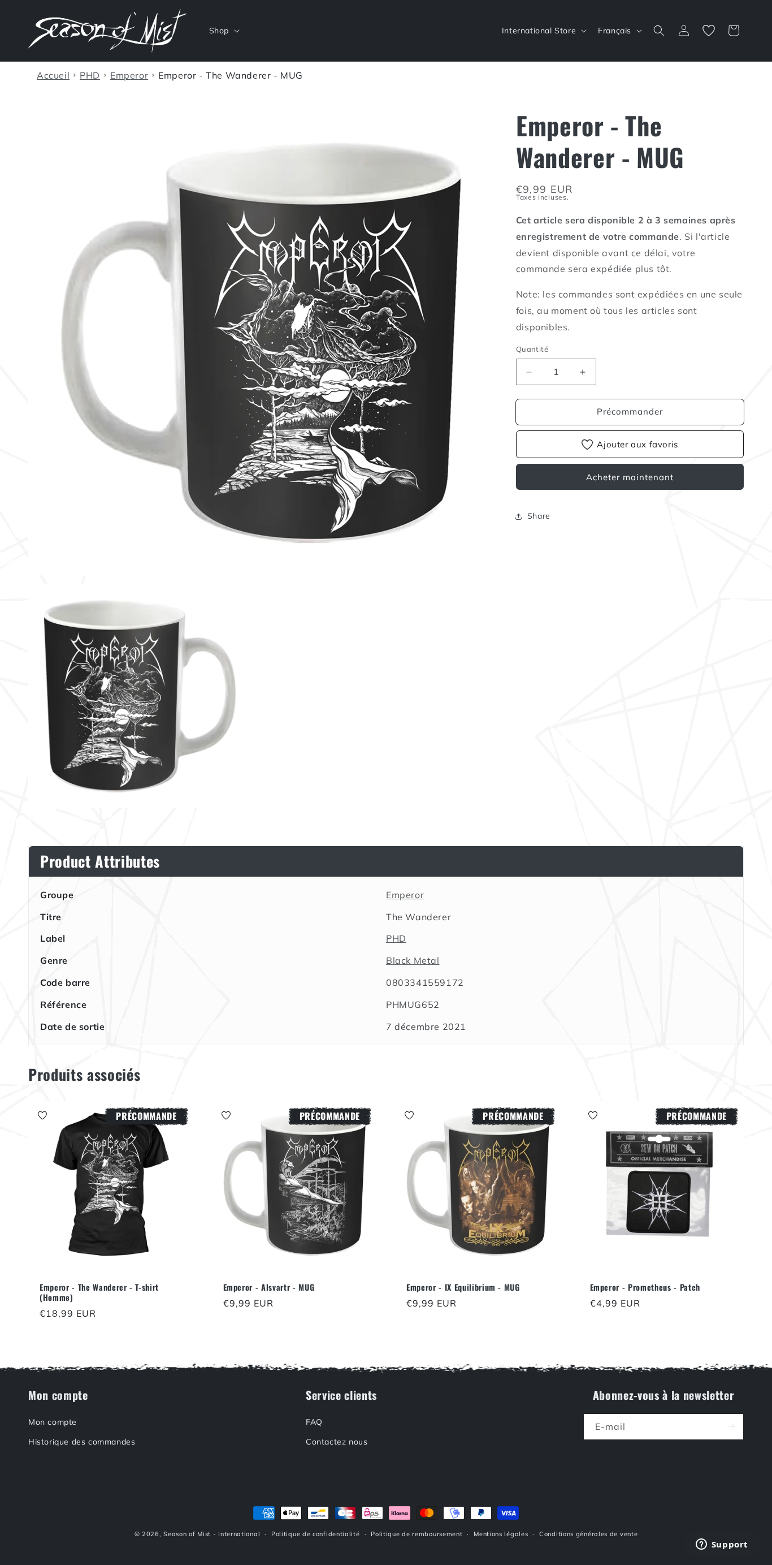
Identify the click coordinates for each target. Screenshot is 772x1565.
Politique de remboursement (416, 1534)
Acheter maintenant (630, 477)
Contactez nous (336, 1442)
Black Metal (413, 960)
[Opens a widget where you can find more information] (722, 1545)
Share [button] (538, 516)
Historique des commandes (81, 1442)
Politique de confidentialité (315, 1534)
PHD (396, 938)
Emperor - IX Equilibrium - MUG (463, 1287)
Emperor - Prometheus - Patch (645, 1287)
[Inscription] (730, 1426)
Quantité (532, 349)
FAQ (314, 1422)
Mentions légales (501, 1534)
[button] (223, 30)
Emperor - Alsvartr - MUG (269, 1287)
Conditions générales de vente (588, 1534)
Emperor (405, 894)
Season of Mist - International (211, 1534)
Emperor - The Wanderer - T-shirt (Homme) (99, 1292)
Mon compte (52, 1422)
